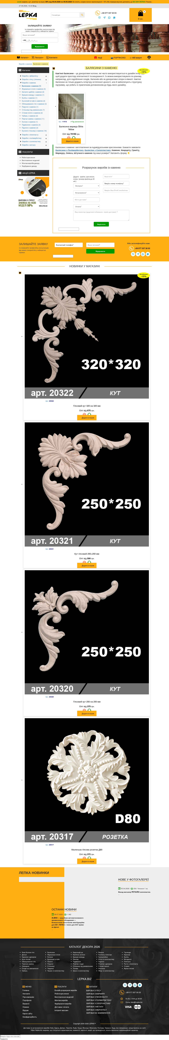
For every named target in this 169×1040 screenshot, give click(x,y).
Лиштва (76, 959)
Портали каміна (28, 964)
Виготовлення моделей (30, 160)
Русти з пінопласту (131, 964)
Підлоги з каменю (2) (30, 127)
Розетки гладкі (78, 964)
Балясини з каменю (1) (31, 86)
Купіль (126, 957)
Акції (100, 57)
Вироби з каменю (25, 64)
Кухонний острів (53, 959)
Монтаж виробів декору (30, 163)
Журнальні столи (53, 954)
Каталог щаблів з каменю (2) (33, 92)
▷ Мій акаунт (136, 57)
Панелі (50, 961)
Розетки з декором (105, 964)
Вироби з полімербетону (32, 138)
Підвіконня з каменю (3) (31, 124)
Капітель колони (79, 954)
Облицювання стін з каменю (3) (34, 104)
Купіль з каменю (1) (29, 98)
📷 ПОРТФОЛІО (118, 57)
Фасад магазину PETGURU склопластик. (134, 892)
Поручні (50, 964)
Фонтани (101, 968)
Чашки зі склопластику (55, 971)
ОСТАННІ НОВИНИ (64, 909)
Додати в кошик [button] (72, 141)
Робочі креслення (28, 157)
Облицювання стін (29, 961)
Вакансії (26, 1003)
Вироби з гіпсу (93, 990)
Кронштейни (103, 957)
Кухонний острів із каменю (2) (33, 101)
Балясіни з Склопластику (98, 150)
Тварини (50, 968)
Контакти (53, 57)
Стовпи (126, 966)
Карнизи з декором (29, 957)
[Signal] (114, 17)
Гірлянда (127, 952)
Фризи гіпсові (129, 968)
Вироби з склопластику (31, 141)
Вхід (34, 6)
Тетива (75, 968)
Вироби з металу (29, 145)
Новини (26, 1007)
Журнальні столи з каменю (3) (34, 89)
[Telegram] (104, 17)
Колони (50, 957)
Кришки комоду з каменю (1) (33, 95)
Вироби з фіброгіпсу (30, 76)
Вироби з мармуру (95, 993)
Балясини (51, 952)
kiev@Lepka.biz (136, 1002)
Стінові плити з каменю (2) (32, 113)
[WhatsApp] (109, 17)
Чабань (24, 971)
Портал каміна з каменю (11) (33, 118)
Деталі (24, 954)
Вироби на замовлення (98, 1013)
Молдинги (127, 959)
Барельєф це (78, 952)
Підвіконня (77, 961)
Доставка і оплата (62, 1007)
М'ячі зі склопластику (106, 959)
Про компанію (28, 997)
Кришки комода (78, 957)
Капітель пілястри (105, 954)
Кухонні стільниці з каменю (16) (34, 130)
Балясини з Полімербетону (69, 150)
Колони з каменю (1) (30, 121)
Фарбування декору (29, 166)
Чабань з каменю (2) (30, 116)
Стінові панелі (103, 966)
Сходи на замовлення (30, 968)
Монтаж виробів (61, 1000)
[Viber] (99, 17)
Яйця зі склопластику (106, 971)
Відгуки (26, 1010)
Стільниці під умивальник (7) (33, 110)
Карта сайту (27, 1013)
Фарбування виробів (63, 1003)
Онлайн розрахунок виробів (65, 990)
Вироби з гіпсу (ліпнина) (31, 79)
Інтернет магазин (61, 1010)
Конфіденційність (30, 1017)
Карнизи (127, 954)
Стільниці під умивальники (83, 966)
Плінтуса (127, 961)
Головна (25, 990)
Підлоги (101, 961)
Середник (25, 966)
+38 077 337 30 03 (108, 13)
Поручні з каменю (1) (30, 107)
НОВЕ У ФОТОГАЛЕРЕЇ (133, 879)
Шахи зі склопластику (81, 971)
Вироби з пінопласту (30, 134)
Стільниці (50, 966)
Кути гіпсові (26, 959)
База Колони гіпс (28, 952)
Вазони (101, 952)
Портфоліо (27, 1000)
